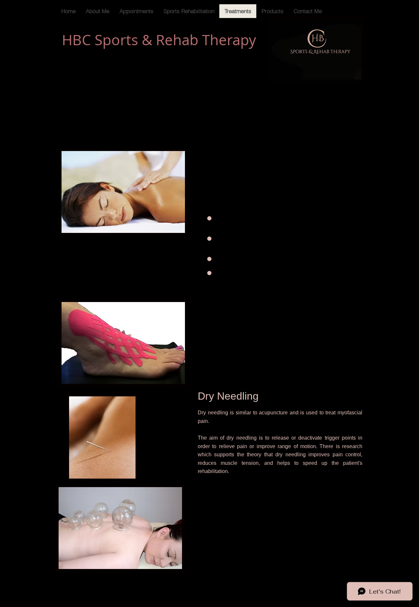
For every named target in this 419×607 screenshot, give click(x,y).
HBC (76, 39)
